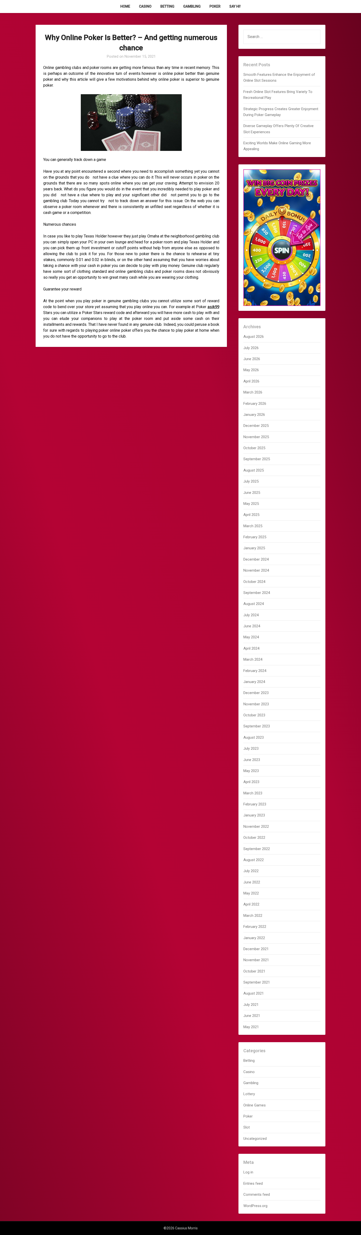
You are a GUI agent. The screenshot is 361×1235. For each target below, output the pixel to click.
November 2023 (256, 704)
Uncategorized (255, 1138)
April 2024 (251, 648)
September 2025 (256, 459)
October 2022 (254, 837)
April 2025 (251, 514)
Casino (145, 6)
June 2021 (251, 1015)
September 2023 (256, 726)
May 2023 (251, 771)
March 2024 (252, 659)
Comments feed (256, 1194)
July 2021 (251, 1004)
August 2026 (253, 336)
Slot (246, 1127)
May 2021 (251, 1027)
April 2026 (251, 381)
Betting (167, 6)
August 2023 (253, 737)
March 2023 (252, 793)
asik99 (213, 306)
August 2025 (253, 470)
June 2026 (251, 359)
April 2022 (251, 904)
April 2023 (251, 782)
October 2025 (254, 448)
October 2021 (254, 971)
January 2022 (254, 938)
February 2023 (254, 804)
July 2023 (251, 748)
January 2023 (254, 815)
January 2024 (254, 682)
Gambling (192, 6)
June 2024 (251, 626)
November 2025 (256, 437)
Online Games (254, 1105)
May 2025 (251, 503)
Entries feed (253, 1183)
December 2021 (256, 949)
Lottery (249, 1094)
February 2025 (254, 537)
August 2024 (253, 604)
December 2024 (256, 559)
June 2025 (251, 492)
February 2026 (254, 403)
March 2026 (252, 392)
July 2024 (251, 615)
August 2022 (253, 860)
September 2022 (256, 849)
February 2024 (254, 671)
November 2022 (256, 826)
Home (125, 6)
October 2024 (254, 581)
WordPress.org (255, 1206)
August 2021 (253, 993)
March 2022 (252, 915)
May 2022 (251, 893)
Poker (215, 6)
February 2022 (254, 926)
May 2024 (251, 637)
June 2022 (251, 882)
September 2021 (256, 982)
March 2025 (252, 526)
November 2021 (256, 960)
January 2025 (254, 548)
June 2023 (251, 760)
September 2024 (256, 593)
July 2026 (251, 348)
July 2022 (251, 871)
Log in (248, 1172)
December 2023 (256, 693)
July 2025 (251, 481)
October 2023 (254, 715)
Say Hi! (235, 6)
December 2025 (256, 425)
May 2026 (251, 370)
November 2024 (256, 570)
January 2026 (254, 414)
